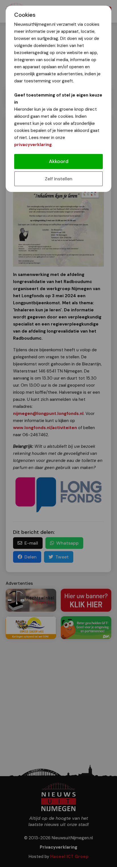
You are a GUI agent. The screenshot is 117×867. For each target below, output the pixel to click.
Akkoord (58, 161)
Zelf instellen (58, 179)
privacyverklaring (33, 144)
